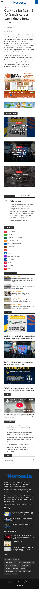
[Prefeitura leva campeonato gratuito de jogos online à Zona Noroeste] (19, 349)
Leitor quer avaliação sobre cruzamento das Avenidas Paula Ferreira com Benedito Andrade (22, 280)
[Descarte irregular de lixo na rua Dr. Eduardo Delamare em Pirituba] (7, 293)
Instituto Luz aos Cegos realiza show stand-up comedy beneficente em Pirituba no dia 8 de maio (22, 537)
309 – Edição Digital (16, 541)
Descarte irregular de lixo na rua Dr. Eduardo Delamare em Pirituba (20, 294)
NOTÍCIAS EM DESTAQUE (11, 568)
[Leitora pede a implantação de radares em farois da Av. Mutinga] (7, 286)
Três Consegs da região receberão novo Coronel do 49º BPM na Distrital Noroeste (19, 389)
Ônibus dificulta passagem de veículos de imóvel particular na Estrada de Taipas (22, 300)
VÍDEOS (14, 574)
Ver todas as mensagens (27, 195)
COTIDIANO (7, 7)
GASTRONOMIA (25, 565)
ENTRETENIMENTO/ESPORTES (13, 562)
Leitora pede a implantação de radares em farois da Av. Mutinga (22, 287)
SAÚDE (29, 571)
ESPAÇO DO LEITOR (16, 276)
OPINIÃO (22, 568)
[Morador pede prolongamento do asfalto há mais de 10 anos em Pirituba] (7, 306)
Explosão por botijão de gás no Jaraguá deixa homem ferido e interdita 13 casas (19, 178)
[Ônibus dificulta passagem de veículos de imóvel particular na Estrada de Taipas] (7, 300)
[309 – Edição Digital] (7, 543)
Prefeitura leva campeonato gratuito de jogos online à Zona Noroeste (19, 153)
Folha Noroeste (10, 22)
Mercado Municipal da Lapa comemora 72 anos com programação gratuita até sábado (20, 448)
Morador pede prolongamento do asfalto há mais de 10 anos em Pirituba (22, 307)
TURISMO (7, 574)
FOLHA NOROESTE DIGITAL (12, 565)
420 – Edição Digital (12, 444)
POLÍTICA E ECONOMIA (11, 571)
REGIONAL (7, 386)
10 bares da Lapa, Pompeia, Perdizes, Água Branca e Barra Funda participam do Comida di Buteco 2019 (22, 549)
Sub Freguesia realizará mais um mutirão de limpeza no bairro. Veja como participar (19, 128)
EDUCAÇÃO (16, 559)
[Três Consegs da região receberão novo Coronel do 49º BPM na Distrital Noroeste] (19, 376)
